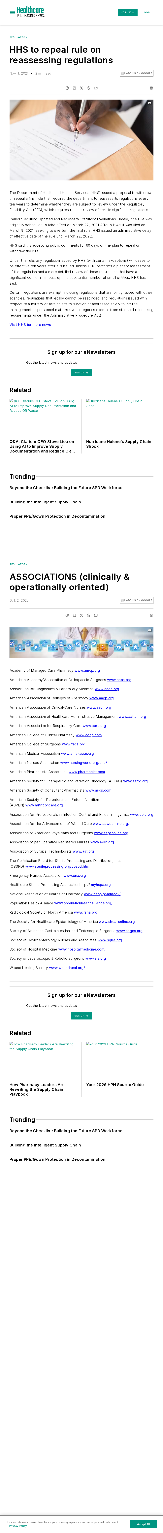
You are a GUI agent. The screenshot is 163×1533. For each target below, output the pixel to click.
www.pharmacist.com (87, 772)
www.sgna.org (110, 940)
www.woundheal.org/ (67, 968)
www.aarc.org (94, 726)
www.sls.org (95, 958)
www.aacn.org (99, 707)
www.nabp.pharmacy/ (102, 894)
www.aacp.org (101, 698)
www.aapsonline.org (111, 833)
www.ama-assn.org (77, 753)
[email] (96, 88)
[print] (151, 88)
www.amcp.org (87, 670)
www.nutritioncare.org (44, 805)
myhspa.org (101, 885)
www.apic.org (141, 814)
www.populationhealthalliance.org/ (83, 903)
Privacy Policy (18, 1525)
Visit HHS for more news (30, 325)
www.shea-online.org (117, 922)
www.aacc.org (107, 689)
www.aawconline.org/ (111, 824)
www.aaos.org (119, 680)
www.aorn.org (102, 842)
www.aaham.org (132, 716)
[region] (81, 1524)
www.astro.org (135, 781)
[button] (13, 13)
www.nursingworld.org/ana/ (83, 763)
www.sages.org (129, 931)
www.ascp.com (98, 790)
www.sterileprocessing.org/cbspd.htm (57, 866)
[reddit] (89, 88)
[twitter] (81, 88)
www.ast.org (83, 851)
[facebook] (67, 88)
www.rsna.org (85, 912)
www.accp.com (89, 735)
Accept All (143, 1524)
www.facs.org (73, 744)
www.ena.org (75, 875)
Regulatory (18, 37)
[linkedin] (74, 88)
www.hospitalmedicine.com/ (82, 949)
